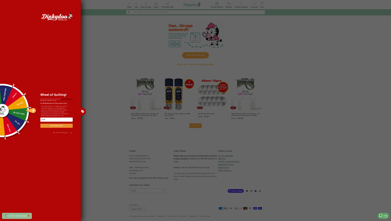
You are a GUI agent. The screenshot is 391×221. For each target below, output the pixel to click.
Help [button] (385, 216)
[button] (383, 216)
